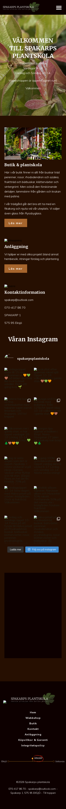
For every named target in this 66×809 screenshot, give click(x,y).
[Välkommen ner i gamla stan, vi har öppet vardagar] (18, 441)
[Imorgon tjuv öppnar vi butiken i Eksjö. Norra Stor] (48, 441)
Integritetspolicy (33, 745)
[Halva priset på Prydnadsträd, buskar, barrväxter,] (48, 529)
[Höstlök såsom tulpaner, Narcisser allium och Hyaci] (48, 500)
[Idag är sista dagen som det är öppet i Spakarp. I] (18, 470)
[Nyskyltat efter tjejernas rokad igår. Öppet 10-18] (48, 381)
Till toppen (49, 792)
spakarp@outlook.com (18, 300)
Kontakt (33, 729)
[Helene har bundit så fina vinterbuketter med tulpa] (18, 411)
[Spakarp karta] (33, 615)
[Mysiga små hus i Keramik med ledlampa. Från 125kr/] (48, 411)
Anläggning (33, 734)
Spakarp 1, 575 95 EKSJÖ (25, 792)
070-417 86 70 (14, 307)
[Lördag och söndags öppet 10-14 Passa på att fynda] (18, 529)
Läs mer (16, 223)
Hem (33, 712)
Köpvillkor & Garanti (33, 740)
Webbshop (33, 718)
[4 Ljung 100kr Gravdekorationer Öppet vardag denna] (48, 470)
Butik (33, 723)
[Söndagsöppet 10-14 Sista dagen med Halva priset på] (18, 500)
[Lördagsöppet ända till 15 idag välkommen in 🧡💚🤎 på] (18, 381)
